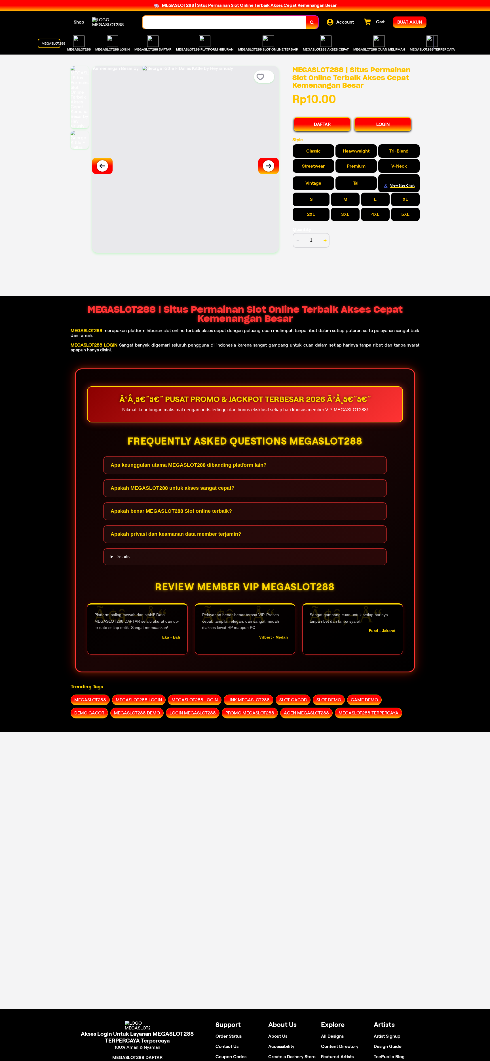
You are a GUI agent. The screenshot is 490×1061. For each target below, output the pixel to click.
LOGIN (383, 124)
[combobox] (224, 22)
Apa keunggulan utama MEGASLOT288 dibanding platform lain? (189, 465)
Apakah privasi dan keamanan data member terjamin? (176, 534)
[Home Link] (111, 22)
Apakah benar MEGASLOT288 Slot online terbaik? (171, 511)
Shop (79, 22)
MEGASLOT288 (86, 330)
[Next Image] (268, 166)
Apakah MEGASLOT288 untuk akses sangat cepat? (173, 488)
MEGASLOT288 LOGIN (94, 345)
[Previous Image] (102, 166)
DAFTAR (322, 124)
